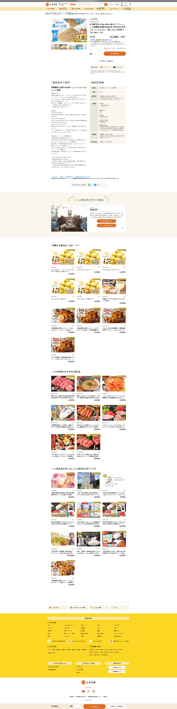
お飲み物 (50, 630)
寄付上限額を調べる (52, 669)
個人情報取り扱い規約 (81, 696)
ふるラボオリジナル (68, 625)
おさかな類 (66, 628)
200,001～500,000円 (114, 652)
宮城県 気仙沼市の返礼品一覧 (82, 176)
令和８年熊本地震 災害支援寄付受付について (88, 1)
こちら (112, 41)
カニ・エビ (50, 628)
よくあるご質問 (79, 669)
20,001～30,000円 (109, 649)
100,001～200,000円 (103, 652)
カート (130, 5)
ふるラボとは (79, 666)
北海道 (53, 649)
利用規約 (72, 696)
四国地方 (84, 649)
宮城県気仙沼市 (69, 176)
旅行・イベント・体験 (69, 633)
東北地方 (61, 176)
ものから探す (53, 12)
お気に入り (126, 5)
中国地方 (79, 649)
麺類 (98, 630)
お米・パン (61, 12)
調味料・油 (116, 630)
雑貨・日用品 (100, 633)
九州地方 (50, 652)
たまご (98, 628)
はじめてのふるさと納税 (53, 666)
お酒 (115, 628)
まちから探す (54, 176)
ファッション (67, 636)
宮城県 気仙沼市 (94, 21)
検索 (106, 4)
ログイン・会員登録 (115, 4)
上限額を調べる (122, 48)
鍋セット (50, 633)
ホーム (46, 12)
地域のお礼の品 (84, 633)
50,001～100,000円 (93, 652)
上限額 (122, 5)
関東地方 (63, 649)
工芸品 (82, 636)
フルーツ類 (116, 625)
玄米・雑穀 (68, 12)
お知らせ (78, 672)
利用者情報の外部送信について (94, 696)
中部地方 (69, 649)
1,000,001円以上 (104, 654)
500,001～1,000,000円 (94, 654)
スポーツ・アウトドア (119, 633)
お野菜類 (83, 628)
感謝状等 (99, 636)
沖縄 (54, 652)
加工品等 (83, 630)
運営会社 (105, 696)
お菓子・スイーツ (68, 630)
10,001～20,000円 (99, 649)
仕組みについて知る (110, 48)
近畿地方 (74, 649)
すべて (49, 625)
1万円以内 (91, 649)
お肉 (98, 625)
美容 (49, 636)
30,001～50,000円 (118, 649)
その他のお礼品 (117, 636)
